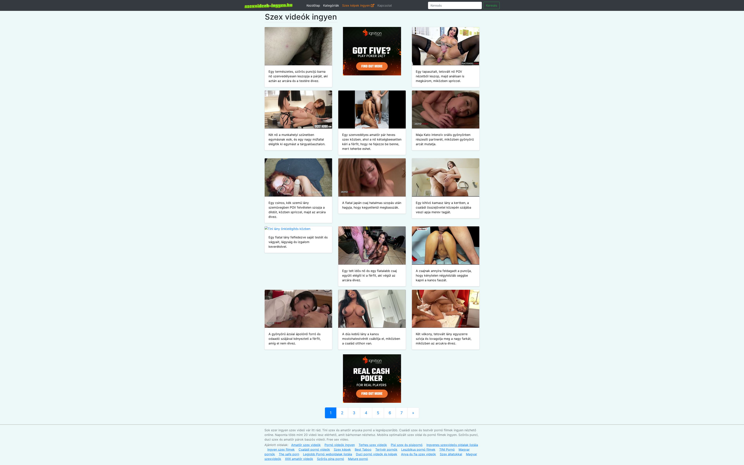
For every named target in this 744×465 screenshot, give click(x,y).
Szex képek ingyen (356, 5)
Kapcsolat (384, 5)
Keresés (491, 5)
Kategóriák (331, 5)
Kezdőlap (313, 5)
